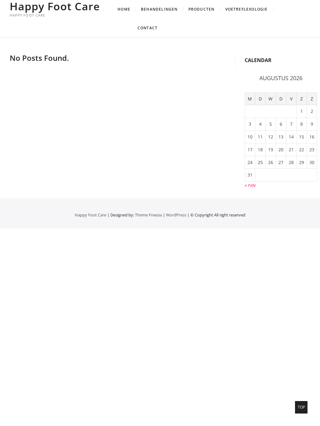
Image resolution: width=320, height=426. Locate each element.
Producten (201, 9)
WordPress (176, 215)
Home (124, 9)
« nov (250, 185)
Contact (148, 28)
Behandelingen (159, 9)
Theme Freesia (148, 215)
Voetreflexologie (246, 9)
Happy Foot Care (55, 6)
